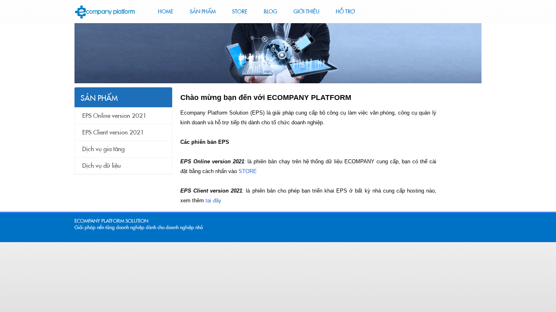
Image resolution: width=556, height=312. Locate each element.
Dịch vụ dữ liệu (101, 166)
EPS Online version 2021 (114, 116)
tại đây (213, 200)
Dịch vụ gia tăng (103, 149)
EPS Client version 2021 (113, 132)
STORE (248, 171)
